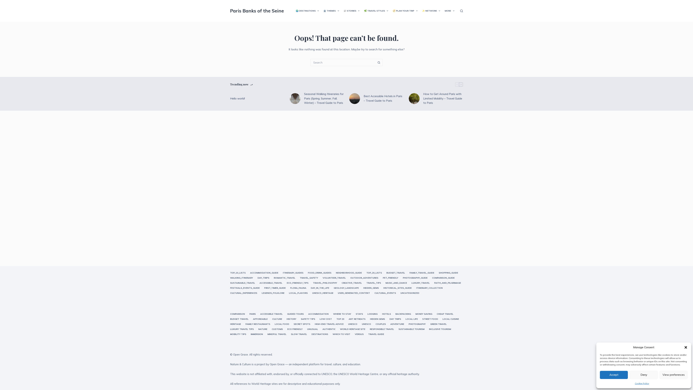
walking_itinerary (241, 277)
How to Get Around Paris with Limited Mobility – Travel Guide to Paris (442, 98)
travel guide (376, 334)
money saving (423, 314)
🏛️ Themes (329, 10)
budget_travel (395, 272)
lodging (372, 314)
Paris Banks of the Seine (257, 11)
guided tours (295, 314)
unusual (312, 329)
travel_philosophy (325, 282)
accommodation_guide (264, 272)
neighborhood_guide (349, 272)
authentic (328, 329)
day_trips (263, 277)
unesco (352, 324)
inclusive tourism (440, 329)
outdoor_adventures (364, 277)
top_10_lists (238, 272)
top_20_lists (374, 272)
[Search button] (379, 62)
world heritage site (352, 329)
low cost (326, 319)
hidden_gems (371, 288)
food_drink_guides (319, 272)
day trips (395, 319)
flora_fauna (298, 288)
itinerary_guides (293, 272)
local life (412, 319)
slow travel (299, 334)
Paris (252, 314)
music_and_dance (396, 282)
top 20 (340, 319)
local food (282, 324)
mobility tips (238, 334)
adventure (397, 324)
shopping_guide (448, 272)
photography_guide (415, 277)
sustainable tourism (411, 329)
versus (359, 334)
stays (359, 314)
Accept (613, 374)
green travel (438, 324)
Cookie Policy (642, 383)
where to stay (342, 314)
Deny (643, 374)
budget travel (239, 319)
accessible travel (271, 314)
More (448, 10)
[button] (686, 347)
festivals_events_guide (245, 288)
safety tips (308, 319)
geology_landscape (346, 288)
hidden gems (377, 319)
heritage (235, 324)
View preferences (674, 374)
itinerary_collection (429, 288)
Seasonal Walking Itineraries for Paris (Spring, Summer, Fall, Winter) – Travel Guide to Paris (324, 98)
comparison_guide (443, 277)
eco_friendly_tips (297, 282)
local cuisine (451, 319)
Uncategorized (409, 293)
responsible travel (382, 329)
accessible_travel (271, 282)
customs (277, 329)
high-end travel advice (329, 324)
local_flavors (298, 293)
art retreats (357, 319)
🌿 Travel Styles (374, 10)
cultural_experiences (243, 293)
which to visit (341, 334)
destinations (319, 334)
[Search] (461, 11)
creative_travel (352, 282)
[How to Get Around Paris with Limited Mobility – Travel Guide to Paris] (414, 98)
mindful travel (276, 334)
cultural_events (385, 293)
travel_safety (309, 277)
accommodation (318, 314)
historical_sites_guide (397, 288)
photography (417, 324)
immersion (257, 334)
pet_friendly (390, 277)
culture (277, 319)
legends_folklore (273, 293)
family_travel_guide (421, 272)
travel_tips (373, 282)
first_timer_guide (275, 288)
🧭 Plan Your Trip (403, 10)
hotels (386, 314)
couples (381, 324)
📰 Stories (350, 10)
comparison (237, 314)
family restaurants (257, 324)
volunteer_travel (334, 277)
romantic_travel (284, 277)
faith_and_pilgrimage (447, 282)
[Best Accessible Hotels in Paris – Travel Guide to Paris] (354, 98)
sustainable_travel (242, 282)
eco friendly (295, 329)
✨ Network (429, 10)
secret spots (302, 324)
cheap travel (445, 314)
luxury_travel (420, 282)
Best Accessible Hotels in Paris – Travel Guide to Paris (383, 98)
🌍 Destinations (306, 10)
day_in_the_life (320, 288)
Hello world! (237, 98)
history (291, 319)
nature (262, 329)
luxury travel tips (242, 329)
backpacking (403, 314)
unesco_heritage (322, 293)
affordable (260, 319)
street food (430, 319)
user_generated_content (354, 293)
